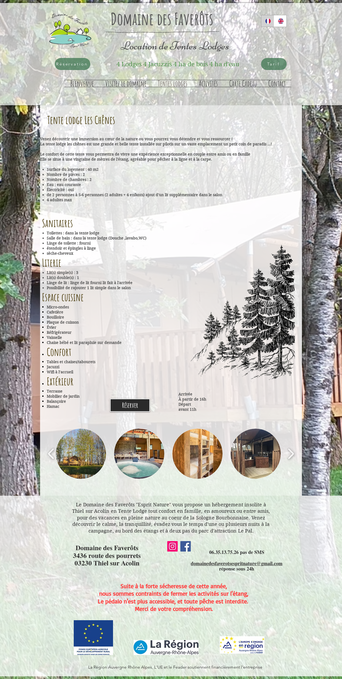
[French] (267, 21)
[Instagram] (172, 546)
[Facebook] (185, 546)
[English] (280, 21)
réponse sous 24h (236, 568)
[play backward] (51, 454)
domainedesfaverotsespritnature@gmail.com (236, 563)
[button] (81, 454)
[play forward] (291, 454)
